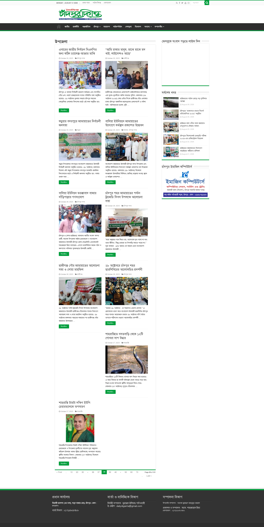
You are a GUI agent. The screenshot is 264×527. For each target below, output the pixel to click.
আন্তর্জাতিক (86, 26)
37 (98, 472)
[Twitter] (182, 3)
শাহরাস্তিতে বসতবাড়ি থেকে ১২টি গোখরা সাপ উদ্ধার (124, 336)
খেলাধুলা (128, 26)
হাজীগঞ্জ (126, 58)
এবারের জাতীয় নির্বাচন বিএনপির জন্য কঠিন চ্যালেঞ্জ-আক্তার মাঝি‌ (78, 52)
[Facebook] (179, 3)
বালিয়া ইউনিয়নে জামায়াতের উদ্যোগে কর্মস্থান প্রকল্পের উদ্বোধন (124, 123)
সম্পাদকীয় (158, 26)
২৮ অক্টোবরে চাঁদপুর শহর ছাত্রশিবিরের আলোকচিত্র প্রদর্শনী (123, 268)
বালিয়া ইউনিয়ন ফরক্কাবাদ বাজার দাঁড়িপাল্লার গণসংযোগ (77, 195)
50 (126, 472)
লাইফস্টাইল (117, 26)
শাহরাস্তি (126, 343)
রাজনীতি (76, 26)
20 (77, 472)
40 (115, 472)
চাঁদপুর (96, 26)
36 (93, 472)
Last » (149, 476)
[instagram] (188, 3)
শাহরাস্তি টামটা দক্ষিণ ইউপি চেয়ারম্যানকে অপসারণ (74, 405)
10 (71, 472)
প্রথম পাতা (86, 3)
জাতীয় (67, 26)
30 (83, 472)
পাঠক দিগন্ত (97, 3)
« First (59, 472)
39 (110, 472)
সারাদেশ (106, 26)
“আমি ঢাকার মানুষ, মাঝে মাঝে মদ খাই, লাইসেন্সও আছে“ (125, 52)
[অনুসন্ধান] (207, 2)
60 (131, 472)
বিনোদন (138, 26)
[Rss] (177, 3)
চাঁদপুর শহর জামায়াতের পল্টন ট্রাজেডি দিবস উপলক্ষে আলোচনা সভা (124, 197)
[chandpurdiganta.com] (80, 14)
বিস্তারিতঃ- (64, 110)
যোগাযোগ (107, 3)
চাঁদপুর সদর (81, 58)
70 (137, 472)
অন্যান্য (147, 26)
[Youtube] (185, 3)
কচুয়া (79, 130)
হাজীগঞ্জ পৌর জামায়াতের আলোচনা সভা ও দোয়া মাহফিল (79, 268)
